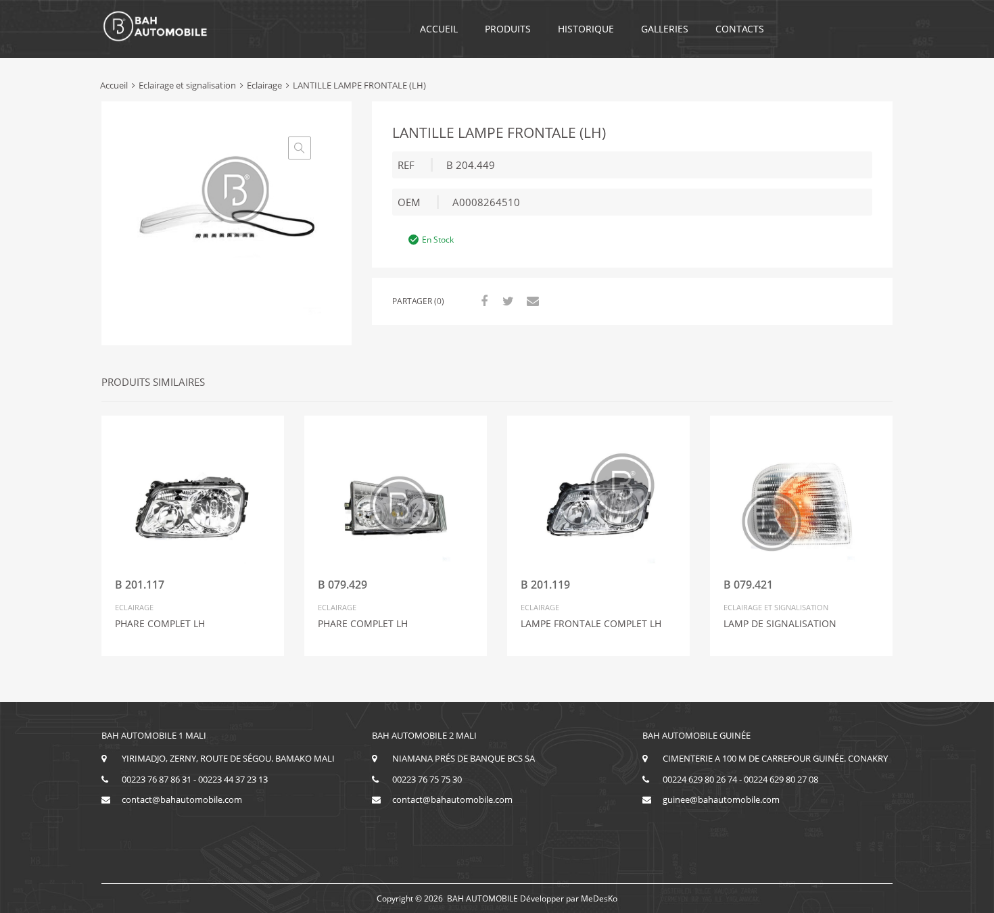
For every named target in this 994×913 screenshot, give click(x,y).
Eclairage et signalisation (187, 85)
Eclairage (264, 85)
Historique (586, 28)
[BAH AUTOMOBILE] (155, 39)
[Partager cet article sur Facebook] (482, 301)
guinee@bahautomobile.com (721, 799)
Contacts (739, 28)
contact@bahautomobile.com (182, 799)
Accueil (439, 28)
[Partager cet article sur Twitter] (506, 301)
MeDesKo (599, 898)
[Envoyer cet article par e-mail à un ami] (531, 301)
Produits (508, 28)
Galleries (664, 28)
